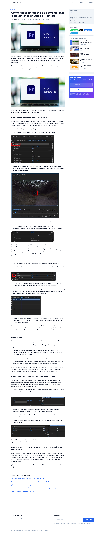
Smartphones (89, 2)
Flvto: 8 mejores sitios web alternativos (22, 491)
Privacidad (40, 530)
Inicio (72, 2)
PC (77, 2)
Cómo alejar (73, 15)
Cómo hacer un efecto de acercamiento (81, 13)
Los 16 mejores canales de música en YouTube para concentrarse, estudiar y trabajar (36, 488)
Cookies (46, 530)
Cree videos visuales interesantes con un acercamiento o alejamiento (80, 21)
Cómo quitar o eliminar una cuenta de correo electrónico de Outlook (31, 482)
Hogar (81, 2)
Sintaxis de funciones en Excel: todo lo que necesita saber (28, 478)
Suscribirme (81, 90)
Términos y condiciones (30, 530)
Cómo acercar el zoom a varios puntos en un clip (81, 18)
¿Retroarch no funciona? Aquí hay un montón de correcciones (29, 485)
